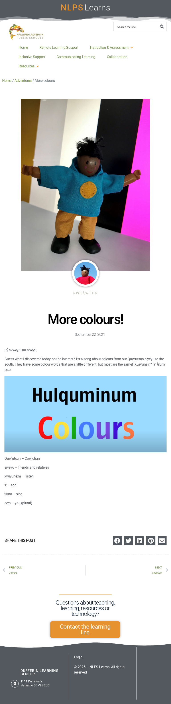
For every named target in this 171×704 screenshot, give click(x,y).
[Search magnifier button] (162, 26)
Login (78, 657)
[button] (112, 47)
